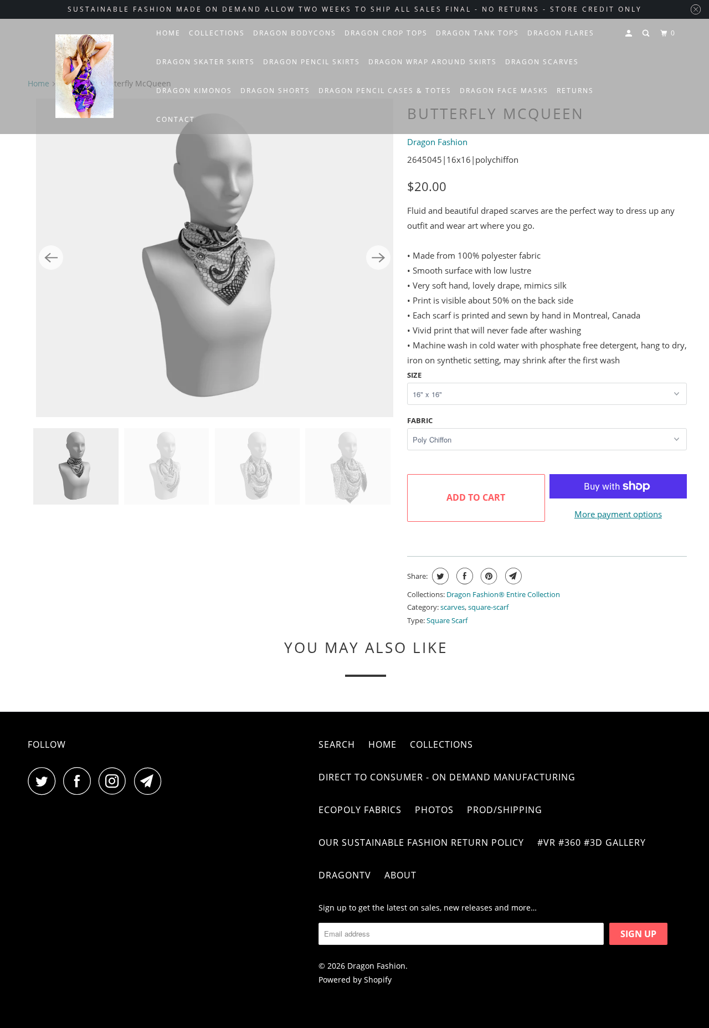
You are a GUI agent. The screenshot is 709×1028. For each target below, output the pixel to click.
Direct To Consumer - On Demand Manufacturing (447, 777)
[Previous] (51, 257)
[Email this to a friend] (512, 576)
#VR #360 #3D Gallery (591, 842)
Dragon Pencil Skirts (311, 61)
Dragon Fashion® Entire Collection (503, 594)
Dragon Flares (560, 33)
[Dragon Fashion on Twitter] (44, 781)
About (400, 875)
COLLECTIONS (217, 33)
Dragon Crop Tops (386, 33)
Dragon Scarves (542, 61)
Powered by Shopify (355, 979)
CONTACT (175, 119)
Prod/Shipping (504, 810)
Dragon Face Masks (504, 90)
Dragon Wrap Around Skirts (432, 61)
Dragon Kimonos (194, 90)
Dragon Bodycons (294, 33)
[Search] (647, 33)
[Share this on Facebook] (463, 576)
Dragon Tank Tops (477, 33)
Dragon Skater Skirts (205, 61)
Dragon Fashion (437, 141)
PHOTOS (434, 810)
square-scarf (488, 607)
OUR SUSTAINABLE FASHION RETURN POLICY (421, 842)
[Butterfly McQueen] (214, 258)
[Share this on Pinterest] (487, 576)
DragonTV (344, 875)
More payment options (618, 514)
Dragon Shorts (275, 90)
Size (414, 375)
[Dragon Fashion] (84, 76)
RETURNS (575, 90)
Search (336, 744)
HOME (168, 33)
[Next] (378, 257)
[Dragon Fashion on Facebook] (79, 781)
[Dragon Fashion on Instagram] (115, 781)
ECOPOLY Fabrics (360, 810)
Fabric (420, 420)
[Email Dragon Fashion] (150, 781)
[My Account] (629, 33)
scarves (452, 607)
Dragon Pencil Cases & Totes (384, 90)
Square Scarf (447, 620)
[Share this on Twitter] (439, 576)
